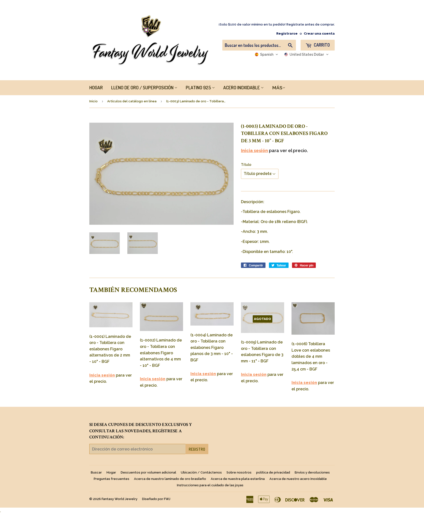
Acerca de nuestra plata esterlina (238, 479)
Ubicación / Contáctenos (201, 472)
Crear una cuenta (319, 33)
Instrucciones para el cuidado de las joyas (210, 485)
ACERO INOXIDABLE (242, 87)
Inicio (93, 101)
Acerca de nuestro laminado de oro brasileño (170, 479)
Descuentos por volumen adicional (148, 472)
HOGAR (96, 87)
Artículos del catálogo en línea (132, 101)
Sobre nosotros (239, 472)
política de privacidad (273, 472)
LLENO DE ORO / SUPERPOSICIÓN (142, 87)
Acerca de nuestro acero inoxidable (298, 479)
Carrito (321, 45)
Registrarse (287, 33)
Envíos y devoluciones (312, 472)
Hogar (111, 472)
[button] (266, 54)
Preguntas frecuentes (111, 479)
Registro (197, 449)
